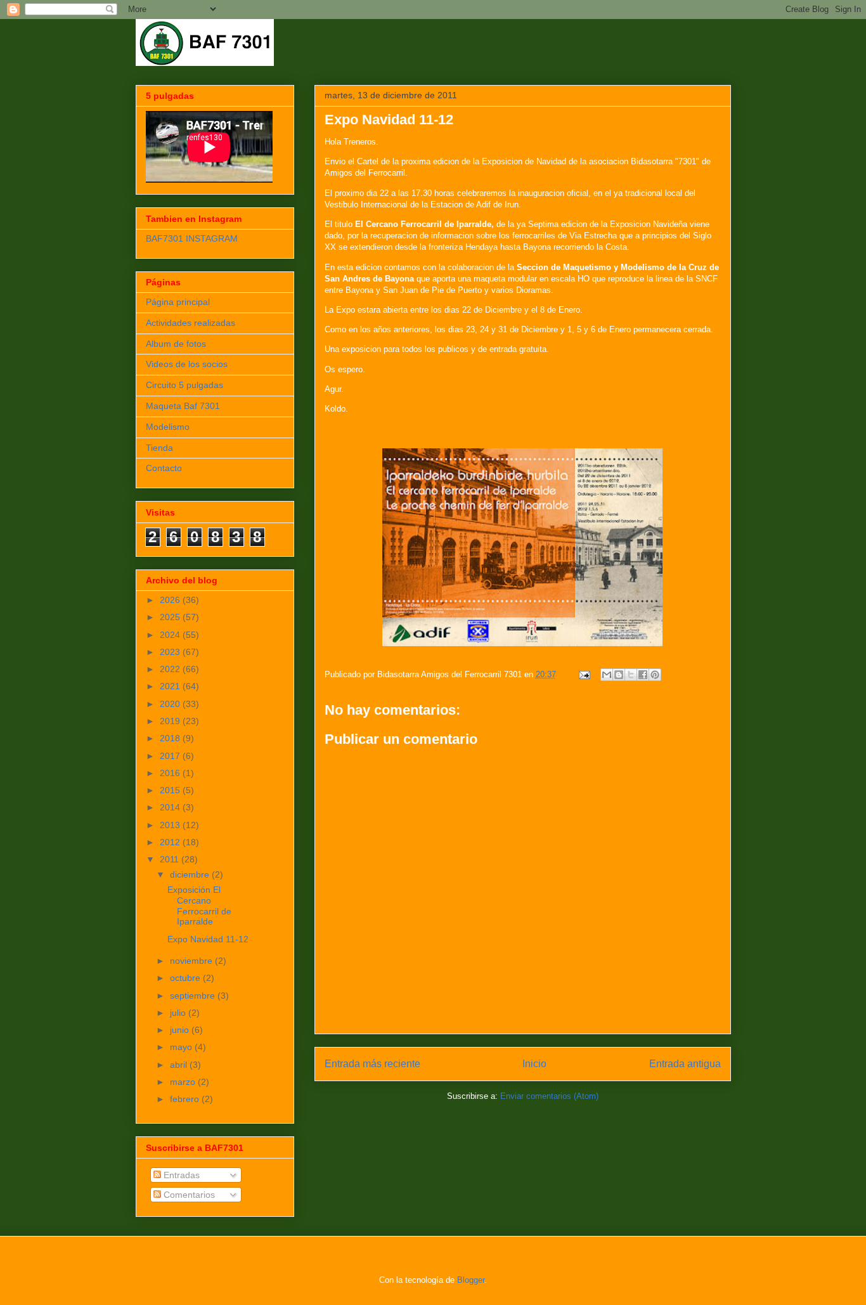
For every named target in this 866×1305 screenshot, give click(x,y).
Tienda (159, 448)
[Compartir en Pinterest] (655, 674)
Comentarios (188, 1195)
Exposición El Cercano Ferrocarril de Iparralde (199, 905)
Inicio (534, 1063)
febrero (186, 1099)
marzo (184, 1082)
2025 (171, 617)
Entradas (180, 1175)
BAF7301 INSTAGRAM (192, 238)
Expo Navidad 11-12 (208, 939)
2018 (171, 738)
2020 (171, 704)
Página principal (178, 302)
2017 (171, 756)
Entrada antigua (685, 1063)
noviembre (192, 961)
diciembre (191, 874)
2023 (171, 652)
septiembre (193, 995)
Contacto (164, 468)
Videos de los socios (187, 364)
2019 (171, 721)
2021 (171, 686)
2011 (170, 859)
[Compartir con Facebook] (643, 674)
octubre (186, 978)
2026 (171, 600)
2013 (171, 825)
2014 (171, 807)
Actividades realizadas (190, 323)
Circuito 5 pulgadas (184, 385)
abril (180, 1065)
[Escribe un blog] (618, 674)
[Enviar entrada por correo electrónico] (584, 674)
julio (179, 1013)
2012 (171, 842)
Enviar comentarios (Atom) (549, 1096)
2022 (171, 669)
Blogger (470, 1280)
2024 (171, 635)
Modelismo (168, 427)
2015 (171, 790)
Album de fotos (176, 344)
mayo (182, 1047)
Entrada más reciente (372, 1063)
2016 (171, 773)
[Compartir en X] (630, 674)
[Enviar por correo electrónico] (606, 674)
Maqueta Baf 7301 (183, 406)
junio (180, 1030)
